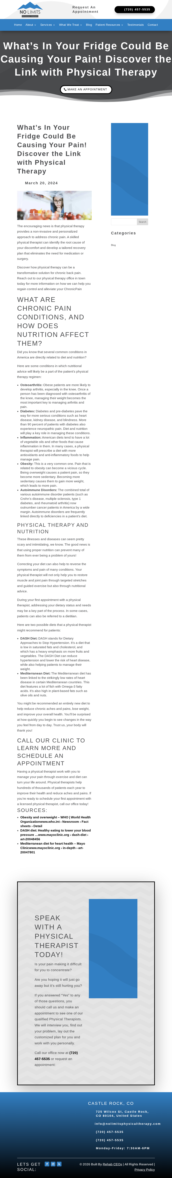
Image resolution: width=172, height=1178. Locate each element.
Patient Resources (108, 25)
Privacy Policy (145, 1169)
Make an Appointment (87, 89)
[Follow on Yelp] (59, 1164)
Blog (89, 25)
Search (142, 221)
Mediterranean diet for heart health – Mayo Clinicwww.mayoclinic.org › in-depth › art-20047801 (52, 848)
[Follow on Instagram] (53, 1164)
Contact (153, 25)
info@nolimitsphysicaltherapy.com (128, 1123)
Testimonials (135, 25)
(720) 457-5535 (110, 1132)
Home (18, 25)
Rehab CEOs (112, 1164)
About (29, 25)
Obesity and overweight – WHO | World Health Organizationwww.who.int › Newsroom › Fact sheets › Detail (55, 822)
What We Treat (69, 25)
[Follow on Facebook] (47, 1164)
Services (46, 25)
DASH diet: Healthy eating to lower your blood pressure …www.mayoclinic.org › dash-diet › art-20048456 (55, 835)
